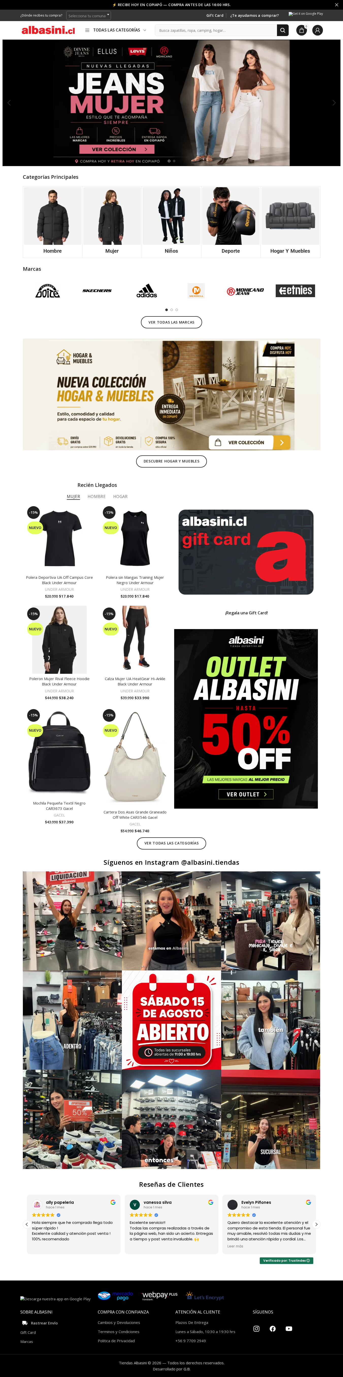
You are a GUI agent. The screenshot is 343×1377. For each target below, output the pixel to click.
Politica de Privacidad (116, 1340)
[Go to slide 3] (176, 310)
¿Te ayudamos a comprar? (254, 15)
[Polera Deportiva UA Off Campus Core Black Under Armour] (59, 538)
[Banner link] (246, 552)
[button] (9, 103)
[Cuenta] (317, 30)
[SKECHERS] (97, 290)
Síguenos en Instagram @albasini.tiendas (171, 862)
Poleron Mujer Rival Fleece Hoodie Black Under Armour (59, 681)
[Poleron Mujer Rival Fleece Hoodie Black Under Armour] (59, 640)
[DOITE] (47, 290)
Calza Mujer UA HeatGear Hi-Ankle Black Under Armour (135, 681)
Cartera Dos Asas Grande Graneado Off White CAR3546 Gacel (135, 814)
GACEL (59, 815)
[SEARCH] (283, 30)
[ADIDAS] (146, 290)
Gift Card (214, 15)
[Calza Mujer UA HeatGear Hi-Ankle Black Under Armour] (135, 640)
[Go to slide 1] (169, 161)
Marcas (26, 1341)
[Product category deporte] (231, 222)
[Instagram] (256, 1327)
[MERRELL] (196, 290)
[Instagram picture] (72, 921)
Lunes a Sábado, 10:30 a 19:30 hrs (205, 1331)
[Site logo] (48, 29)
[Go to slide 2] (174, 161)
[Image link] (171, 393)
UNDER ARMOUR (59, 589)
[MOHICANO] (246, 290)
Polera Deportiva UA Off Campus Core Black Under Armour (59, 580)
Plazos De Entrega (191, 1322)
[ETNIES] (295, 290)
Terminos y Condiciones (118, 1331)
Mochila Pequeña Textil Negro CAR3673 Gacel (59, 805)
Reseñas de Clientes (171, 1184)
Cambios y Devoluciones (119, 1322)
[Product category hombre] (52, 222)
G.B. (187, 1368)
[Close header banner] (336, 5)
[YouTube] (288, 1327)
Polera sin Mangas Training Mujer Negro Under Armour (135, 580)
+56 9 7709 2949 (190, 1340)
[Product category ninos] (171, 222)
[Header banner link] (171, 5)
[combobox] (88, 15)
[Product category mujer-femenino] (112, 222)
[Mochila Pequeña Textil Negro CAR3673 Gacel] (59, 752)
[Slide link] (171, 102)
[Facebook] (272, 1327)
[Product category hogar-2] (290, 222)
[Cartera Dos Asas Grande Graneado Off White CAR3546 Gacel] (135, 757)
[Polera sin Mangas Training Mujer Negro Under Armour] (135, 538)
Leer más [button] (137, 1246)
